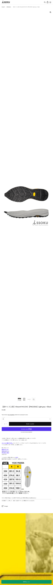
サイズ (4, 417)
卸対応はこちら (26, 581)
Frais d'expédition (11, 414)
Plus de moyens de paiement (26, 432)
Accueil (3, 6)
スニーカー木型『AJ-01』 (7, 443)
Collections (8, 6)
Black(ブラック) (5, 449)
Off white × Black (5, 452)
